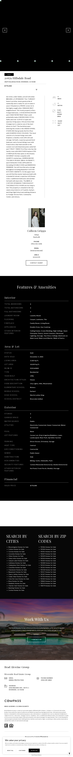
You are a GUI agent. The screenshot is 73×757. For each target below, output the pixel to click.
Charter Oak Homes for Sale (18, 585)
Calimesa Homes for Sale (17, 563)
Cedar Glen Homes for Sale (17, 576)
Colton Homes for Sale (16, 549)
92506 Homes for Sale (48, 547)
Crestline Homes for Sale (17, 567)
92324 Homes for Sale (48, 579)
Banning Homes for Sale (16, 588)
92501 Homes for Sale (48, 551)
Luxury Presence (41, 737)
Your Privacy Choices (36, 755)
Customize (22, 750)
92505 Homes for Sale (48, 560)
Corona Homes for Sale (16, 551)
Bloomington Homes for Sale (18, 547)
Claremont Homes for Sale (17, 570)
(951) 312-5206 (36, 244)
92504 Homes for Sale (48, 549)
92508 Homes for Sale (48, 563)
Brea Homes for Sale (15, 581)
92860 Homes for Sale (48, 581)
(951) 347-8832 (46, 680)
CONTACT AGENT (36, 263)
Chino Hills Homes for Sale (17, 558)
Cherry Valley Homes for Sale (18, 574)
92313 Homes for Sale (48, 565)
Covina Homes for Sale (16, 590)
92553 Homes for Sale (48, 583)
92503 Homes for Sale (48, 558)
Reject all (10, 750)
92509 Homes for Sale (48, 556)
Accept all (34, 750)
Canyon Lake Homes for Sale (18, 560)
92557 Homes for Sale (48, 572)
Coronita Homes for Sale (17, 554)
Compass (49, 710)
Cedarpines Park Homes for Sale (19, 565)
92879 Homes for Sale (48, 585)
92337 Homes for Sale (48, 574)
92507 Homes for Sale (48, 554)
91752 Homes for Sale (48, 576)
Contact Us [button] (36, 639)
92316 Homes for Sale (48, 567)
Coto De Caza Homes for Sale (18, 579)
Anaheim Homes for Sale (16, 583)
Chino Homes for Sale (15, 556)
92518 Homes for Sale (48, 570)
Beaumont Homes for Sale (17, 572)
